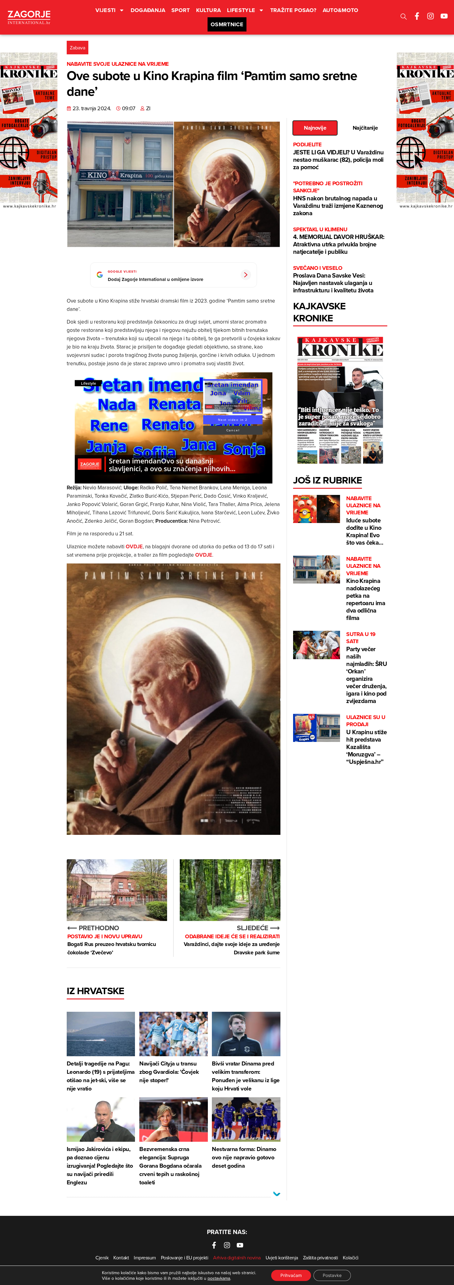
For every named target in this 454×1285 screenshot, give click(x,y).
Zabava (77, 47)
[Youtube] (444, 16)
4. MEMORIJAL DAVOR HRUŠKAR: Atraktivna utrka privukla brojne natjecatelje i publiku (339, 241)
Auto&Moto (341, 10)
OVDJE (134, 546)
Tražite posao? (293, 10)
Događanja (148, 10)
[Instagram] (430, 16)
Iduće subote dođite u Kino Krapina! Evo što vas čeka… (364, 521)
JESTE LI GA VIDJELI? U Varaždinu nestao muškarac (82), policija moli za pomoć (338, 156)
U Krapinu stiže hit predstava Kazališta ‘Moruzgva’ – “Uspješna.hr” (366, 740)
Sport (180, 10)
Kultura (208, 10)
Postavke (332, 1275)
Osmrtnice (227, 24)
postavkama (219, 1278)
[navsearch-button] (403, 17)
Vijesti (105, 10)
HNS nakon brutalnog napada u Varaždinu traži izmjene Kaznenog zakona (338, 198)
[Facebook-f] (417, 16)
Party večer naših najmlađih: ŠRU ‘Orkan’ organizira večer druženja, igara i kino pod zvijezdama (366, 668)
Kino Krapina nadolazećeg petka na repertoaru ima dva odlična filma (365, 588)
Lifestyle (241, 10)
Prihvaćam (291, 1275)
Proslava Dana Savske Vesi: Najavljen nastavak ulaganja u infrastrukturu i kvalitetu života (333, 280)
